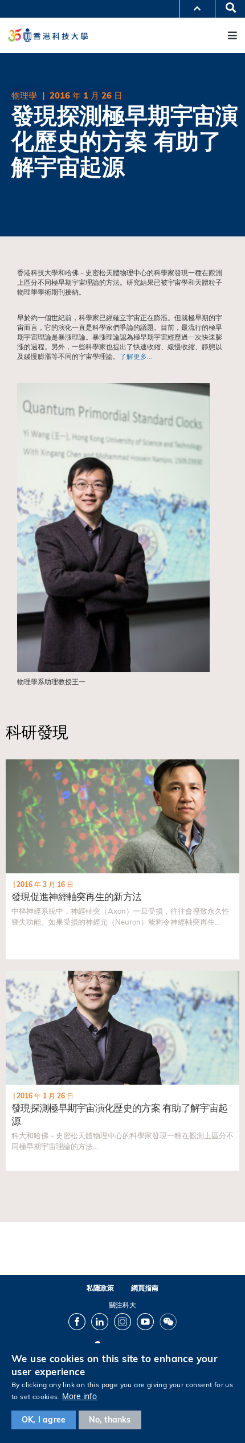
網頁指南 (144, 1287)
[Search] (227, 8)
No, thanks (110, 1420)
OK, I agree (44, 1420)
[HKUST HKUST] (48, 35)
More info (79, 1396)
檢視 (13, 765)
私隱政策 (100, 1287)
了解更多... (136, 356)
